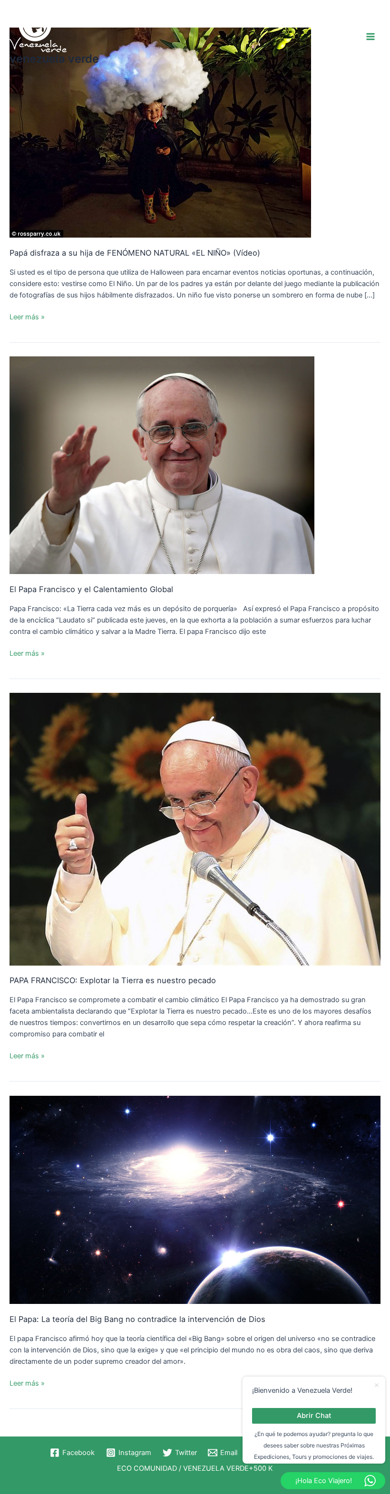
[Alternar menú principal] (370, 37)
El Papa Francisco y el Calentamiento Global (91, 589)
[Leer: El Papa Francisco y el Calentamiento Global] (162, 464)
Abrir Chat (314, 1415)
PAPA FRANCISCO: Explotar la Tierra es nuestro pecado (113, 980)
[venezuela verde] (38, 30)
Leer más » (27, 316)
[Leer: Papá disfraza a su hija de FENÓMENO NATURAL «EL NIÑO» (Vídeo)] (160, 132)
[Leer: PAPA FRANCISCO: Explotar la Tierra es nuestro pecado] (195, 828)
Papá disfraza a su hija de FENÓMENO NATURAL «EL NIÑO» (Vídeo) (135, 253)
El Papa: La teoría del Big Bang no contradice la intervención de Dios (137, 1319)
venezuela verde (54, 59)
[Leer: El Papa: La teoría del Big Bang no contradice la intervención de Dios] (195, 1199)
